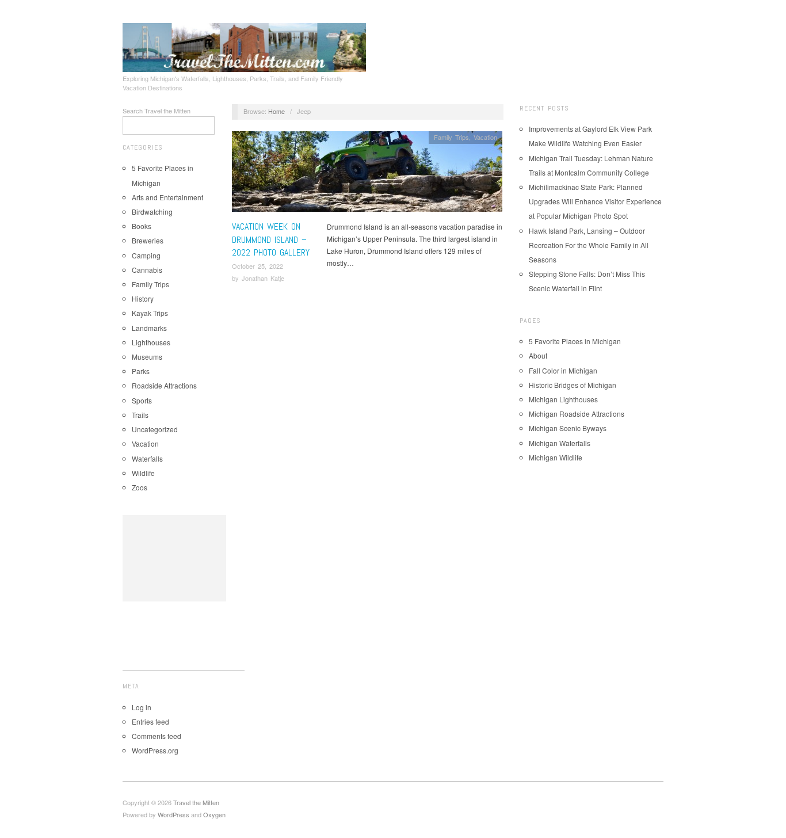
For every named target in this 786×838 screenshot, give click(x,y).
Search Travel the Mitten (156, 110)
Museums (147, 356)
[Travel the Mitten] (244, 45)
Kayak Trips (150, 313)
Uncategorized (155, 429)
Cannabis (147, 270)
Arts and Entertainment (167, 197)
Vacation (145, 443)
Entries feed (150, 721)
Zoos (139, 487)
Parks (141, 371)
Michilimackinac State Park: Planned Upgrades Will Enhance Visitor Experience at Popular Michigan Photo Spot (595, 201)
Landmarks (149, 328)
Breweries (147, 240)
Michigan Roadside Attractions (576, 413)
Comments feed (156, 736)
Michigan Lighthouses (563, 399)
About (538, 355)
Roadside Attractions (164, 385)
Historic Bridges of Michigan (572, 385)
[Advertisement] (174, 558)
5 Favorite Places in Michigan (575, 341)
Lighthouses (151, 342)
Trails (140, 415)
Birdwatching (152, 211)
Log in (141, 707)
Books (141, 226)
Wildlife (143, 473)
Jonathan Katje (263, 278)
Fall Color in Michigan (563, 370)
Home (276, 111)
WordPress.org (155, 750)
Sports (142, 400)
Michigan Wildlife (555, 457)
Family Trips (150, 284)
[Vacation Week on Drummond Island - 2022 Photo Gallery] (367, 175)
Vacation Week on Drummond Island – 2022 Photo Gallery (271, 239)
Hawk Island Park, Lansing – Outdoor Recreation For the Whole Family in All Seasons (588, 245)
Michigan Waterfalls (559, 443)
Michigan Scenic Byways (567, 428)
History (143, 298)
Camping (146, 255)
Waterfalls (147, 458)
